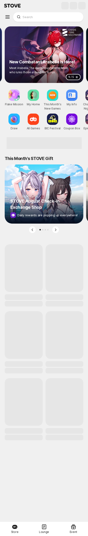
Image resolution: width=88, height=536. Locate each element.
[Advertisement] (44, 143)
